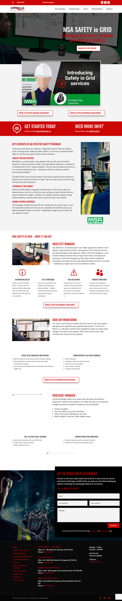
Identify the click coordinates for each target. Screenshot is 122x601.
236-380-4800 (48, 585)
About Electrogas (60, 9)
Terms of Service (104, 531)
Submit (113, 525)
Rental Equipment (97, 9)
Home (16, 547)
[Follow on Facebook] (105, 2)
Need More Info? (89, 126)
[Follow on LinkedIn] (102, 2)
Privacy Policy (93, 531)
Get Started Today (40, 126)
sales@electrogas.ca (43, 131)
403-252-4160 (48, 562)
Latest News (18, 574)
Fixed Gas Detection (21, 559)
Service (85, 9)
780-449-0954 (48, 573)
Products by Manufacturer (23, 556)
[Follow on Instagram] (108, 2)
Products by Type (74, 9)
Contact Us (109, 9)
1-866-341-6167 (20, 2)
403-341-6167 (48, 552)
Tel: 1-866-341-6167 (68, 488)
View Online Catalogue (48, 2)
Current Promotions (21, 550)
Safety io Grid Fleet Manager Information (34, 113)
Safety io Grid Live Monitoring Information (85, 113)
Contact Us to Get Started (87, 48)
